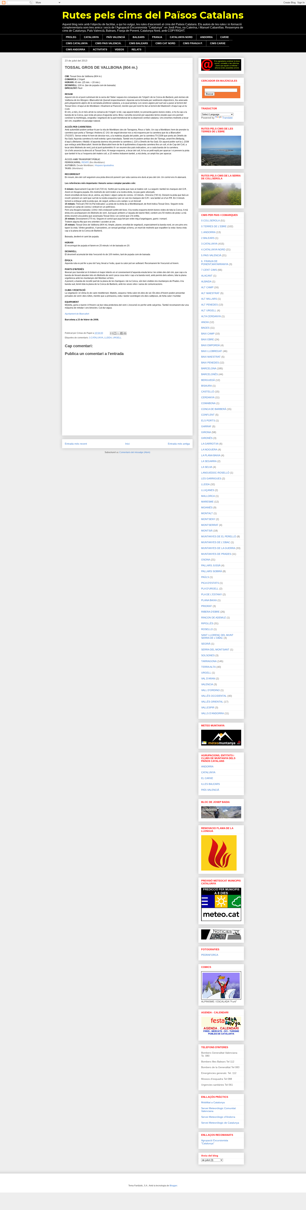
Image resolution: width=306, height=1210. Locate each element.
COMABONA (208, 403)
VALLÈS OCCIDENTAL (214, 695)
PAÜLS (205, 577)
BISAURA (206, 385)
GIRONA (206, 432)
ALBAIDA (206, 281)
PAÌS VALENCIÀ (210, 789)
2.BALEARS (207, 238)
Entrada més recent (76, 443)
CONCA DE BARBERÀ (213, 409)
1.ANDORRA (208, 232)
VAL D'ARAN (208, 678)
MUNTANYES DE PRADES (216, 554)
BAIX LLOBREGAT (211, 351)
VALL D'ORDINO (210, 690)
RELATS (136, 49)
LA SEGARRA (209, 461)
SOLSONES (208, 655)
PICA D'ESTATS (210, 582)
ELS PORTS (208, 420)
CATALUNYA (91, 37)
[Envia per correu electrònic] (111, 333)
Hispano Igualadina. (104, 165)
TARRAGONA (209, 661)
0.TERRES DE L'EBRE (213, 226)
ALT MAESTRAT (210, 293)
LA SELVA (206, 467)
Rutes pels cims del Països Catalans (152, 15)
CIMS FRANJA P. (192, 43)
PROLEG (71, 37)
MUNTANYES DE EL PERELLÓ (218, 536)
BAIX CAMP (207, 333)
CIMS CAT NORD (165, 43)
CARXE (224, 37)
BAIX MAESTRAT (211, 356)
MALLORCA (208, 496)
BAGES (205, 327)
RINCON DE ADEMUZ (213, 617)
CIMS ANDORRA (75, 49)
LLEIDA (108, 337)
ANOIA (205, 322)
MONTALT (207, 513)
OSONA (205, 559)
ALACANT (206, 275)
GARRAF (206, 426)
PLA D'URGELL (210, 588)
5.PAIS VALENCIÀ (211, 255)
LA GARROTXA (210, 443)
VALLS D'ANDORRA (212, 713)
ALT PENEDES (209, 304)
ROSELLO (207, 629)
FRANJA (157, 37)
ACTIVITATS (100, 49)
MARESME (207, 501)
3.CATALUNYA (96, 337)
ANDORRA (206, 37)
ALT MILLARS (209, 298)
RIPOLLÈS (207, 623)
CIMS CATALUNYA (77, 43)
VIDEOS (119, 49)
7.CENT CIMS (209, 269)
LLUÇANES (207, 490)
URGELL (117, 337)
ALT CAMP (207, 287)
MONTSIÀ (206, 530)
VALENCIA (207, 684)
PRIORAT (206, 606)
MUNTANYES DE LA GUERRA (218, 548)
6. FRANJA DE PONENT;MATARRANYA (214, 263)
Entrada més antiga (179, 443)
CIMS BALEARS (138, 43)
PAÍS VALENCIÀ (115, 37)
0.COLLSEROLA (210, 220)
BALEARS (138, 37)
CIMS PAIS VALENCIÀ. (108, 43)
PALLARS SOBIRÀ (211, 571)
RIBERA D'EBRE (210, 611)
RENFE (85, 162)
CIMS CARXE (217, 43)
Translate (227, 117)
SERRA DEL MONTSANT (215, 649)
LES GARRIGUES (211, 478)
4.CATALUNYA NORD (213, 249)
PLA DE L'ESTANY (211, 594)
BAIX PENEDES (210, 362)
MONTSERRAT (209, 525)
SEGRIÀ (205, 643)
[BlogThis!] (115, 333)
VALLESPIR (207, 707)
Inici (127, 443)
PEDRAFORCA (209, 954)
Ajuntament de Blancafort (77, 314)
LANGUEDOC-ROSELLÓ (215, 472)
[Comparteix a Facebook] (121, 333)
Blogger (173, 1185)
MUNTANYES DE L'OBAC (215, 542)
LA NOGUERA (209, 449)
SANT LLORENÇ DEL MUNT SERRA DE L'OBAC (217, 636)
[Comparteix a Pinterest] (125, 333)
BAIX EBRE (207, 339)
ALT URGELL (208, 310)
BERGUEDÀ (208, 380)
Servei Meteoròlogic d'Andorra (218, 1116)
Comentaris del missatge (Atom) (134, 452)
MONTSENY (208, 519)
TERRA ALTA (208, 666)
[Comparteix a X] (118, 333)
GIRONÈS (206, 438)
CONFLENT (208, 414)
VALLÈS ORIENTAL (212, 701)
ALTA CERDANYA (211, 316)
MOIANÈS (206, 507)
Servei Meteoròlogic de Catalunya (220, 1122)
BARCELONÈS (209, 374)
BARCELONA (208, 368)
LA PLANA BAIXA (210, 455)
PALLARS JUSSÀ (210, 565)
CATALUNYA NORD (181, 37)
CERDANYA (207, 397)
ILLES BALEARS (210, 784)
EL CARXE (207, 778)
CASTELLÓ (207, 391)
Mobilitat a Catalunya (213, 1102)
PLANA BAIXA (209, 600)
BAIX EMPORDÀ (210, 345)
